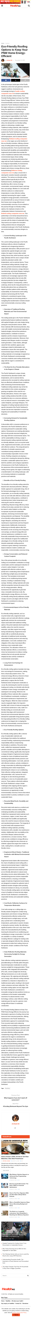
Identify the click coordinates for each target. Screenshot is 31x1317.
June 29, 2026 (13, 1180)
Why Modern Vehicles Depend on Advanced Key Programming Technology (19, 1176)
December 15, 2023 (20, 60)
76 (19, 1189)
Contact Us (18, 1303)
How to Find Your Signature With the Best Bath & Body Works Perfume (19, 1194)
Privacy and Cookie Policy (19, 1312)
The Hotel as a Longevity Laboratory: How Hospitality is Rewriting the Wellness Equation (19, 1213)
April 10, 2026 (13, 1217)
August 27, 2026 (7, 1238)
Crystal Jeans (6, 1160)
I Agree (16, 1314)
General (7, 43)
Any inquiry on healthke (7, 1303)
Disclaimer (25, 1303)
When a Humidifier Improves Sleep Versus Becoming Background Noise (19, 1203)
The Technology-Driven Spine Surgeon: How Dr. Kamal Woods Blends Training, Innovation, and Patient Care (14, 1234)
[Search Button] (28, 1275)
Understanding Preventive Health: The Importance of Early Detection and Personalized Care (15, 1261)
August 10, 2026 (15, 1160)
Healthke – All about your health (14, 1301)
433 (22, 1160)
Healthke (21, 1294)
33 (19, 1180)
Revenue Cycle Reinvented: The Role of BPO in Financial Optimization (18, 1185)
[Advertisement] (15, 24)
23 (19, 1198)
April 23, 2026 (13, 1189)
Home (2, 43)
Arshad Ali (9, 60)
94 (13, 1238)
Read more (6, 1170)
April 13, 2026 (13, 1207)
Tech (6, 1294)
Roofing (7, 1088)
